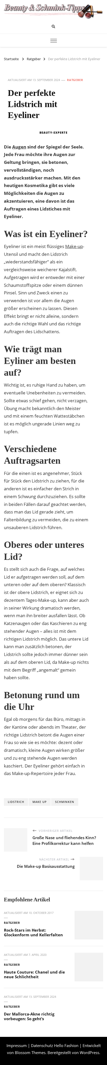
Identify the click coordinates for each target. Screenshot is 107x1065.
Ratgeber (75, 80)
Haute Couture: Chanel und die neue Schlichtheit (34, 974)
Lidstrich (16, 802)
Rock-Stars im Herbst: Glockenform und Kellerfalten (33, 932)
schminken (64, 802)
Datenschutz (42, 1045)
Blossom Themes (30, 1052)
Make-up (74, 246)
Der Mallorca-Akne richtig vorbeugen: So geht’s (29, 1016)
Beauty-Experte (53, 132)
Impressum (16, 1045)
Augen (19, 147)
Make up (39, 802)
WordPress (89, 1052)
